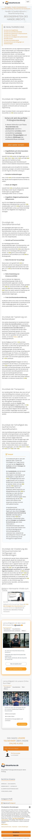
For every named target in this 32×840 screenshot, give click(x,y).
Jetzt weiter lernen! (16, 145)
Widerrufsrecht (5, 786)
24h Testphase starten (16, 669)
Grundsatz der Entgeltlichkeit (11, 30)
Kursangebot (8, 7)
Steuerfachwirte (16, 629)
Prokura (15, 337)
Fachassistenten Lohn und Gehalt (12, 630)
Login (27, 1)
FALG (23, 687)
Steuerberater (7, 629)
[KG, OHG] (16, 596)
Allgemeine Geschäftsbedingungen (9, 788)
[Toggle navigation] (3, 3)
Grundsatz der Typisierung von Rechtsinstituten (15, 33)
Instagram (12, 803)
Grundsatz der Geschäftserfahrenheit (13, 32)
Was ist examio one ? (16, 664)
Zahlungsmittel (12, 783)
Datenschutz (14, 786)
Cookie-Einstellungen (6, 791)
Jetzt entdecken (22, 724)
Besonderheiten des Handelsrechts (22, 8)
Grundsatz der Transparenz (10, 35)
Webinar (24, 630)
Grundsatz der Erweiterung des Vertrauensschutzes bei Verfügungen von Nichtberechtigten (14, 42)
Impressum (3, 783)
